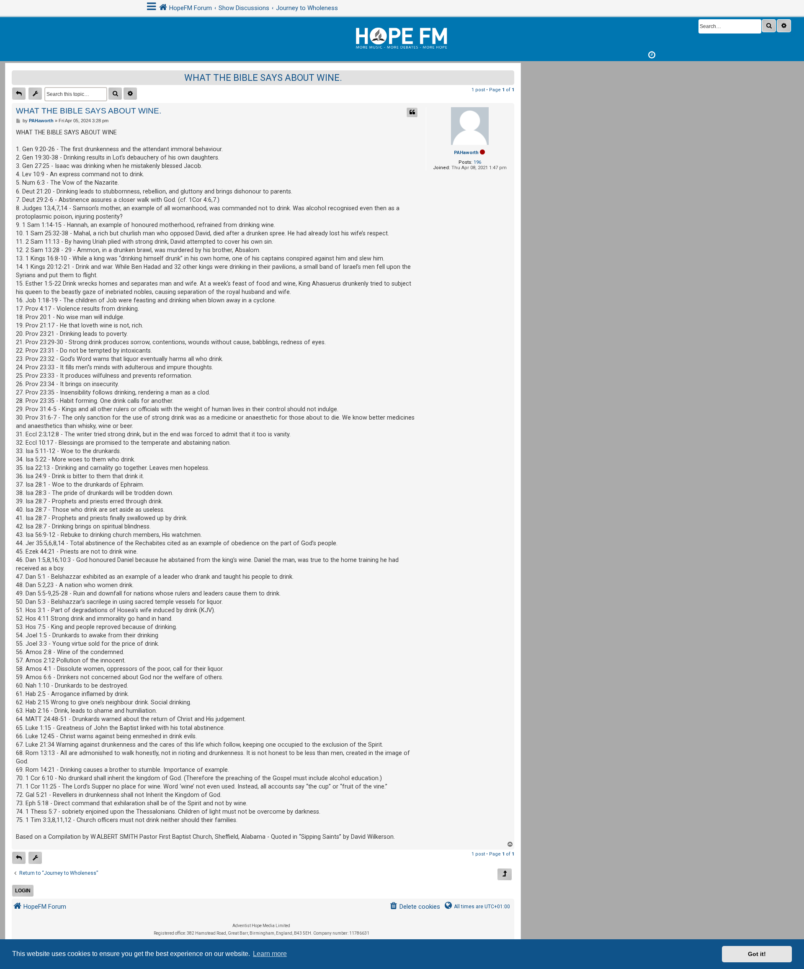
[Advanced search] (784, 25)
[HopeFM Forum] (402, 37)
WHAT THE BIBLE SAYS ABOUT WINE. (263, 77)
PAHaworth (466, 152)
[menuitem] (415, 906)
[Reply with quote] (412, 112)
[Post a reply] (19, 93)
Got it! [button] (757, 954)
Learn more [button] (270, 953)
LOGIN (23, 891)
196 (477, 162)
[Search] (769, 25)
